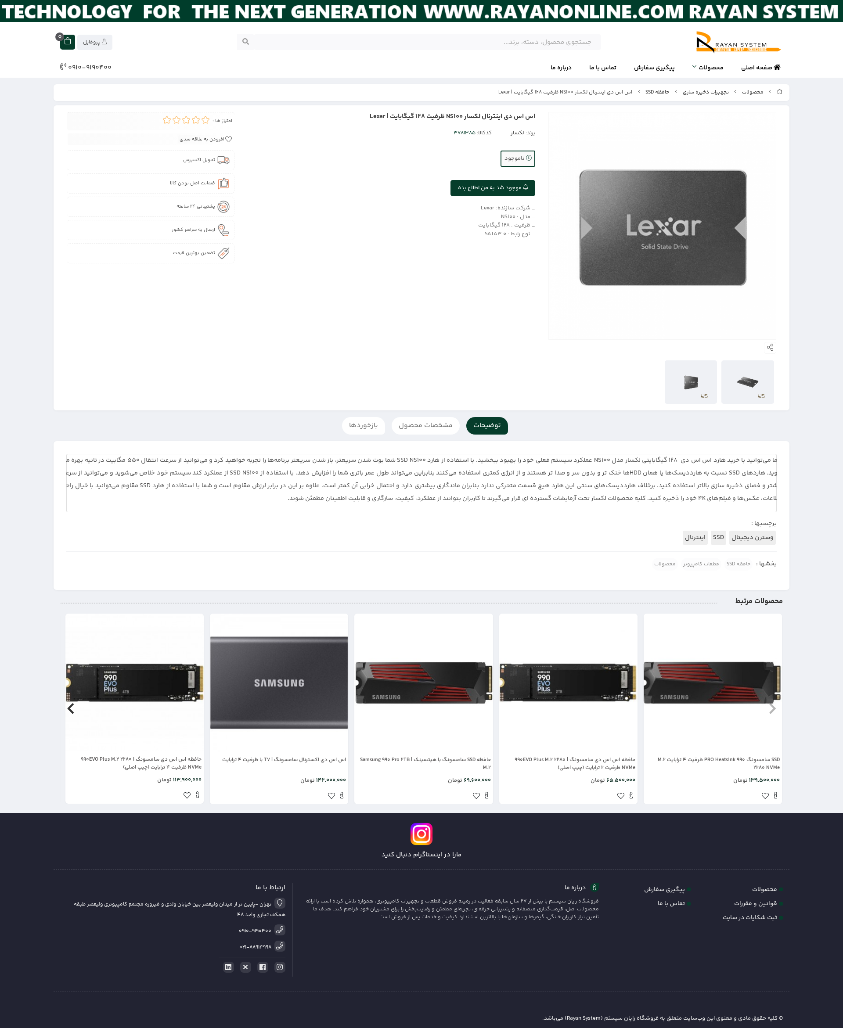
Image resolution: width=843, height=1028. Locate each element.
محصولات (711, 68)
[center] (245, 42)
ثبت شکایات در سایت (750, 918)
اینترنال (695, 538)
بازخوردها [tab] (363, 425)
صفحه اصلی (757, 68)
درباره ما (561, 68)
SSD (718, 538)
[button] (772, 709)
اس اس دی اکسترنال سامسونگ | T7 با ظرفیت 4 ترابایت (284, 760)
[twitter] (244, 967)
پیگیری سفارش (654, 68)
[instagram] (278, 967)
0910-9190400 (89, 68)
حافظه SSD (657, 92)
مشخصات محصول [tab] (426, 425)
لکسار (517, 133)
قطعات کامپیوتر (701, 564)
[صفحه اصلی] (780, 92)
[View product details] (775, 796)
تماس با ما (602, 68)
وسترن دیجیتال (752, 538)
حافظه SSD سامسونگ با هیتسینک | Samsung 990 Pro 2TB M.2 (425, 764)
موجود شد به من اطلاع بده (490, 187)
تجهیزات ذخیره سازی (706, 92)
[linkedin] (227, 967)
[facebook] (261, 967)
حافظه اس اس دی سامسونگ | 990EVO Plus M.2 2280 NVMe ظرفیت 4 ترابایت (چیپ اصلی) (141, 764)
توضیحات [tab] (487, 425)
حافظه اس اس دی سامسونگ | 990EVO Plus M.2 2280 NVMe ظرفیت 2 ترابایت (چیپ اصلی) (575, 764)
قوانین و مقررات (755, 904)
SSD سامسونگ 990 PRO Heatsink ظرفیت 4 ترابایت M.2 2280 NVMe (719, 764)
